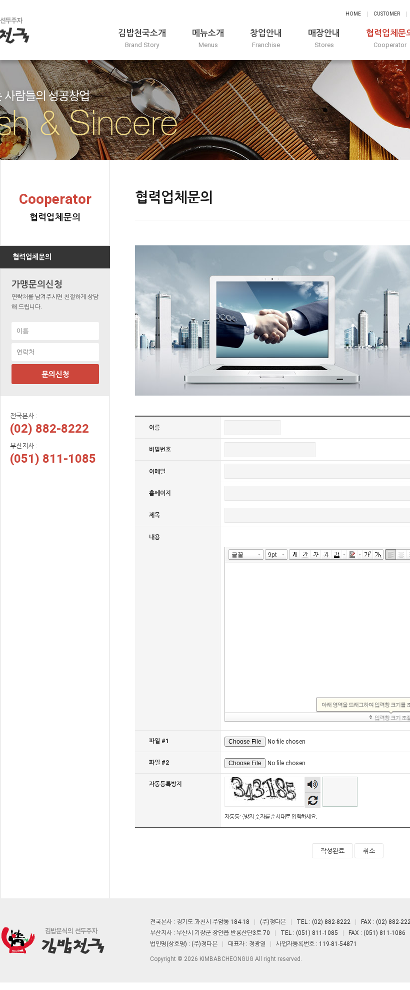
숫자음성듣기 (312, 784)
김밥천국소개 (142, 38)
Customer (387, 14)
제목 (154, 515)
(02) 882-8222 (49, 429)
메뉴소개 (208, 38)
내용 (154, 537)
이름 (154, 427)
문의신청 (56, 374)
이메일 (157, 471)
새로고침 (312, 800)
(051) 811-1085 (53, 459)
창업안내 (266, 38)
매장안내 (324, 38)
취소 (369, 851)
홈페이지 (160, 493)
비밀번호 (160, 449)
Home (353, 14)
